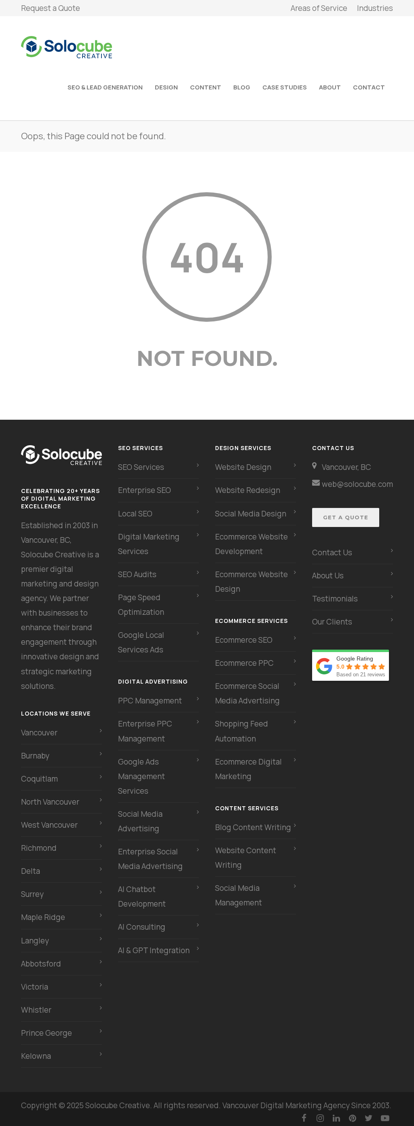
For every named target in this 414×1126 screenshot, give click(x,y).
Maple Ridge (43, 917)
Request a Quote (50, 8)
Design (166, 87)
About (330, 87)
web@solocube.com (357, 484)
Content (205, 87)
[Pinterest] (352, 1118)
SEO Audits (137, 574)
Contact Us (332, 552)
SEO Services (141, 467)
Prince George (46, 1033)
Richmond (39, 848)
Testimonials (335, 598)
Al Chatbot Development (142, 896)
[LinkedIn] (336, 1118)
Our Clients (332, 621)
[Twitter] (369, 1118)
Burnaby (35, 755)
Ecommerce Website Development (251, 544)
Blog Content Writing (253, 827)
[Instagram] (320, 1118)
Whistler (36, 1010)
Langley (35, 940)
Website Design (243, 467)
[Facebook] (304, 1118)
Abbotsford (41, 963)
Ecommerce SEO (243, 640)
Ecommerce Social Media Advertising (247, 693)
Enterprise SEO (144, 490)
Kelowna (36, 1056)
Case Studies (284, 87)
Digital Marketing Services (149, 544)
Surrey (32, 894)
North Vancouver (50, 802)
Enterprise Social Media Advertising (150, 858)
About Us (328, 575)
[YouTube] (385, 1118)
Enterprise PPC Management (145, 731)
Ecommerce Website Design (251, 581)
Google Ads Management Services (141, 776)
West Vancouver (49, 825)
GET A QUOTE (345, 517)
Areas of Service (319, 8)
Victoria (34, 987)
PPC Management (150, 700)
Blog (241, 87)
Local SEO (135, 513)
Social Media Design (250, 513)
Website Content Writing (245, 857)
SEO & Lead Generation (105, 87)
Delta (30, 871)
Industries (375, 8)
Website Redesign (247, 490)
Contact (369, 87)
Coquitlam (39, 778)
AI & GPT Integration (154, 950)
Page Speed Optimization (141, 604)
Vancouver (39, 732)
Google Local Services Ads (141, 642)
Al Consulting (141, 927)
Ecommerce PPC (245, 663)
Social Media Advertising (140, 821)
